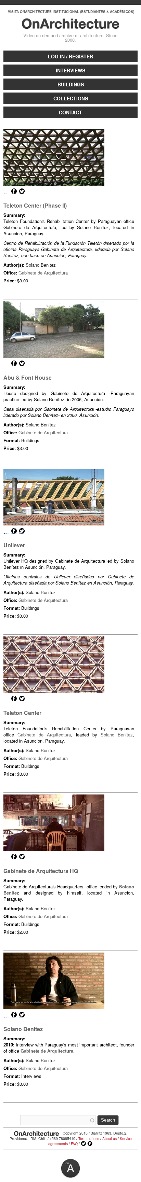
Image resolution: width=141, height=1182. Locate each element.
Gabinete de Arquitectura (43, 272)
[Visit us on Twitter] (83, 1143)
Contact (70, 112)
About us (109, 1138)
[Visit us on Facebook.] (90, 1143)
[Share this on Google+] (6, 191)
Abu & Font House (27, 377)
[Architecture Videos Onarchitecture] (70, 26)
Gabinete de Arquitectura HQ (40, 871)
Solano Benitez (41, 265)
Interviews (70, 70)
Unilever (14, 545)
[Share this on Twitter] (22, 191)
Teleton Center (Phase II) (35, 205)
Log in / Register (70, 56)
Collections (70, 98)
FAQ (74, 1143)
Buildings (70, 84)
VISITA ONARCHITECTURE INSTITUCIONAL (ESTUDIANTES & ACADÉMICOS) (71, 11)
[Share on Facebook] (14, 191)
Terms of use (88, 1138)
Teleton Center (22, 713)
